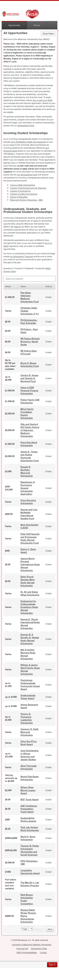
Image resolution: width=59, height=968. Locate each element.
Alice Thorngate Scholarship (28, 767)
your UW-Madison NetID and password (28, 141)
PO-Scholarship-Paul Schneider (28, 321)
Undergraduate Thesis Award (27, 697)
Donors (37, 25)
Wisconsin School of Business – (26, 199)
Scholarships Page (25, 125)
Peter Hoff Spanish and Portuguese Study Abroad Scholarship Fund (29, 538)
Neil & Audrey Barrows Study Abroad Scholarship (27, 654)
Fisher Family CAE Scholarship (29, 401)
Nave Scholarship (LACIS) (29, 526)
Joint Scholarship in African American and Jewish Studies (29, 755)
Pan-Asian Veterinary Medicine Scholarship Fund (29, 297)
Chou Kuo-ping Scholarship (28, 502)
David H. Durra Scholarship (27, 838)
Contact (43, 952)
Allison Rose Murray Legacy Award (27, 790)
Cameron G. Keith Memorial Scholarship (29, 732)
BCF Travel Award (29, 799)
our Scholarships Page (27, 174)
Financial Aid (22, 948)
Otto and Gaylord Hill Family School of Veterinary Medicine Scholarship (29, 430)
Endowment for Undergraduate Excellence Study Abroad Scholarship (29, 607)
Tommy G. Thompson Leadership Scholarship (26, 718)
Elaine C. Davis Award (28, 551)
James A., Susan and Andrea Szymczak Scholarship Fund (29, 456)
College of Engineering (20, 190)
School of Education (19, 196)
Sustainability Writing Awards (28, 819)
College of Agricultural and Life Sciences (28, 187)
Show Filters (48, 33)
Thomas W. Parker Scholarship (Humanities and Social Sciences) (29, 850)
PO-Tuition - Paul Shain (29, 331)
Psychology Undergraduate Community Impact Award (30, 685)
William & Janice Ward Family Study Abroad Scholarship (30, 669)
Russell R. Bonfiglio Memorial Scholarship (26, 471)
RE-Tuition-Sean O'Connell (28, 352)
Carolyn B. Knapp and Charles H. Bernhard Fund (29, 378)
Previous (39, 929)
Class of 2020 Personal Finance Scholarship (29, 390)
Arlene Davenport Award (29, 706)
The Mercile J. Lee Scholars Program (29, 884)
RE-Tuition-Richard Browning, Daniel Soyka (29, 341)
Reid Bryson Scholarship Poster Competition (26, 899)
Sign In (52, 964)
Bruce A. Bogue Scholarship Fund (29, 364)
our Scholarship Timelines (21, 256)
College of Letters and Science (23, 193)
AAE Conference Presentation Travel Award (28, 808)
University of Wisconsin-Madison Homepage (31, 944)
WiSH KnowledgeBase (27, 952)
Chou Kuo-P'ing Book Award (28, 743)
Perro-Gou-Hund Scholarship (28, 444)
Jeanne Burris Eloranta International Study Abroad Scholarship (30, 564)
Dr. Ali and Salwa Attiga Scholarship (29, 593)
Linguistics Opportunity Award (30, 872)
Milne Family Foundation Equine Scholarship (27, 413)
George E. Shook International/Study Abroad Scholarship (30, 624)
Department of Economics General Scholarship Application (27, 487)
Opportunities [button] (14, 25)
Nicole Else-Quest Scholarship (29, 778)
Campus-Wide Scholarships (22, 185)
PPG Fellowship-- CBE (29, 862)
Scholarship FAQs (39, 948)
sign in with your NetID (43, 100)
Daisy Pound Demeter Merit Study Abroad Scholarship (27, 581)
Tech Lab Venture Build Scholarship (29, 829)
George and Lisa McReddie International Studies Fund (28, 514)
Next (50, 929)
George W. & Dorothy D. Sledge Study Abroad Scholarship (29, 639)
